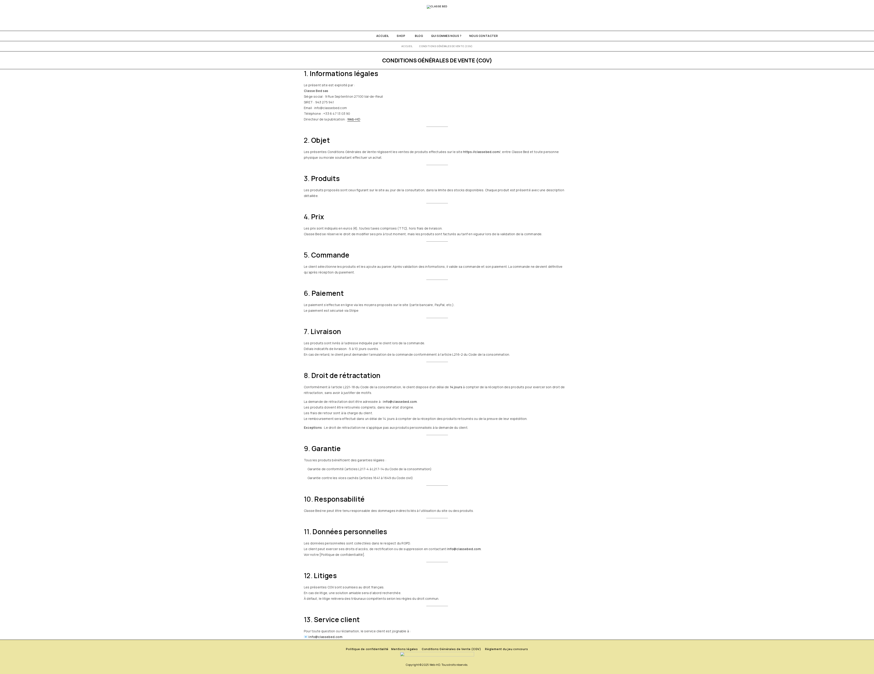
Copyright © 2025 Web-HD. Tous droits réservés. (437, 665)
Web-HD (353, 119)
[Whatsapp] (15, 15)
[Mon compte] (842, 15)
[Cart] (865, 15)
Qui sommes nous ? (446, 36)
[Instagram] (8, 15)
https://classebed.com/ (482, 152)
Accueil (382, 36)
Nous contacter (483, 36)
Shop (401, 36)
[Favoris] (857, 15)
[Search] (850, 15)
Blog (419, 36)
